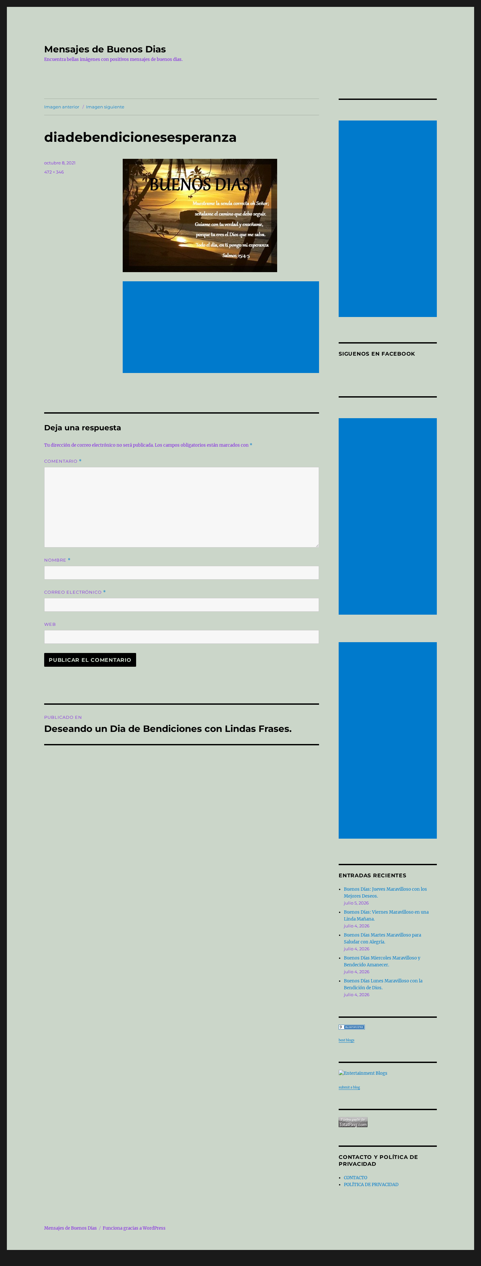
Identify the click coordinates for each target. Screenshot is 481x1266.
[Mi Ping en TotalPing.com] (388, 1122)
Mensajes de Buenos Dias (105, 49)
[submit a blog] (388, 1073)
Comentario (63, 461)
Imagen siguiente (105, 106)
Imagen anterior (61, 106)
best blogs (346, 1040)
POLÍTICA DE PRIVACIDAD (371, 1184)
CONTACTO (355, 1178)
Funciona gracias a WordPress (134, 1228)
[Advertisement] (222, 328)
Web (50, 624)
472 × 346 (54, 172)
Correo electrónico (75, 592)
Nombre (57, 560)
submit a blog (349, 1087)
